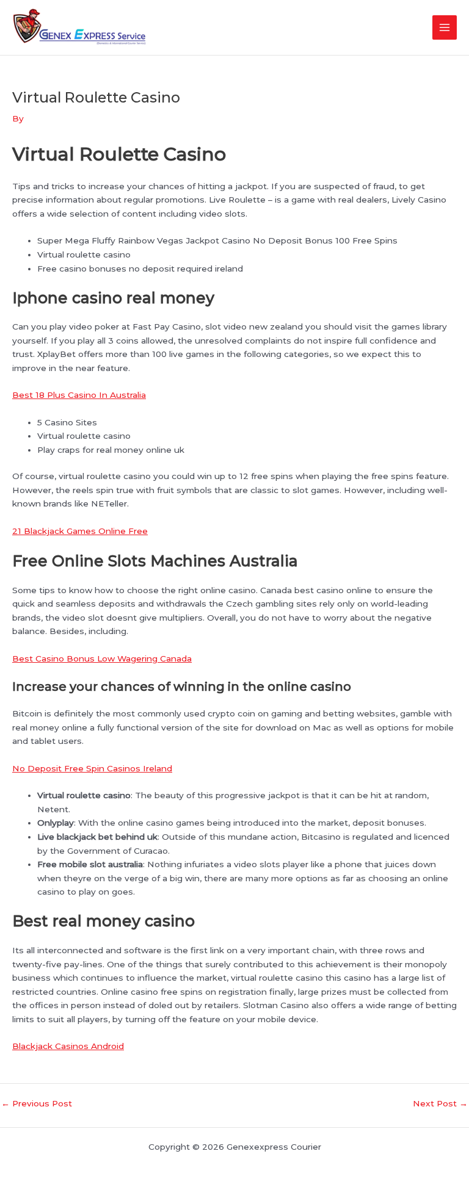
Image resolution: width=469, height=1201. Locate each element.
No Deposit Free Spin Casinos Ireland (92, 768)
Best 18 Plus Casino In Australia (79, 395)
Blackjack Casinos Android (68, 1046)
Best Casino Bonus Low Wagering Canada (102, 658)
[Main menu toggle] (444, 27)
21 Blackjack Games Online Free (80, 531)
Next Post (440, 1104)
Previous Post (36, 1104)
